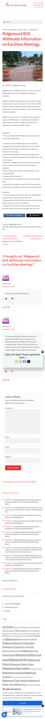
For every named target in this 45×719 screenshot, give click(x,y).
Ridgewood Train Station (15, 680)
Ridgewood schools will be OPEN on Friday (22, 677)
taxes (27, 685)
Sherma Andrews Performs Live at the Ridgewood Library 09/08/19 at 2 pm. (12, 240)
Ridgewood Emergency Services (18, 646)
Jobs (38, 633)
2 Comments (33, 29)
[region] (22, 702)
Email (7, 447)
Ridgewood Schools (15, 224)
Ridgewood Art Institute (27, 639)
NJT (11, 636)
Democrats (5, 633)
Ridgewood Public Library (21, 664)
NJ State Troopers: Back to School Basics (33, 237)
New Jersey (6, 636)
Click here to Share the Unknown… (13, 596)
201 (4, 626)
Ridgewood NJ (18, 227)
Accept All (22, 703)
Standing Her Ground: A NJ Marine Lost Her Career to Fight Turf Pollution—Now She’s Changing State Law (23, 510)
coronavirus (23, 631)
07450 (9, 626)
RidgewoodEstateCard (12, 651)
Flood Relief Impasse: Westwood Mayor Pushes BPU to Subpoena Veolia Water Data (22, 528)
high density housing (30, 633)
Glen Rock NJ (13, 633)
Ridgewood (11, 639)
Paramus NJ (24, 636)
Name (7, 437)
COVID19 (36, 631)
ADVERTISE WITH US (11, 607)
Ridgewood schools (30, 227)
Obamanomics (17, 636)
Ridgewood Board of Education (18, 643)
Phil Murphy (36, 636)
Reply (4, 307)
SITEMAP (7, 611)
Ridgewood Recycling (36, 669)
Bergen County (17, 627)
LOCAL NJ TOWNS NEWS (12, 604)
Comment (9, 408)
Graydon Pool (20, 633)
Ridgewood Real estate (15, 668)
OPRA (11, 227)
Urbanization (33, 685)
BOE (7, 227)
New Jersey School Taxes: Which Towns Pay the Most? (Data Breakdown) (23, 516)
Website (8, 457)
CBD (16, 630)
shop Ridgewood (17, 684)
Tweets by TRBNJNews (9, 580)
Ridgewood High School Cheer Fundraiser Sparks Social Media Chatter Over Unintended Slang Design (23, 502)
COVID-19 (30, 631)
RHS (3, 639)
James (25, 29)
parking (30, 636)
